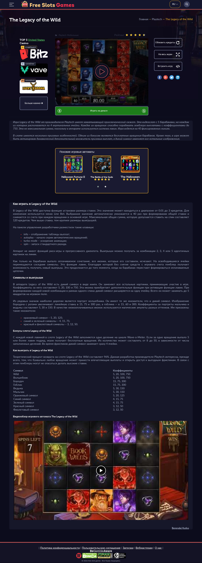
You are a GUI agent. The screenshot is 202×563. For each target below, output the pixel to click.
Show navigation (11, 4)
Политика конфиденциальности (60, 548)
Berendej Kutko (180, 528)
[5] (144, 35)
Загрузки (128, 548)
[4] (140, 35)
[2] (131, 35)
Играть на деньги (99, 111)
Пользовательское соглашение (101, 548)
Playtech (157, 19)
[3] (135, 35)
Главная (143, 19)
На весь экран (165, 54)
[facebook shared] (159, 77)
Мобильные (73, 35)
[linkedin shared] (178, 77)
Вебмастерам (144, 548)
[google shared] (165, 77)
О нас (158, 548)
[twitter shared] (171, 77)
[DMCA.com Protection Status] (89, 557)
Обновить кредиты (165, 42)
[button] (100, 186)
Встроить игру (165, 66)
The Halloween (130, 177)
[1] (127, 35)
